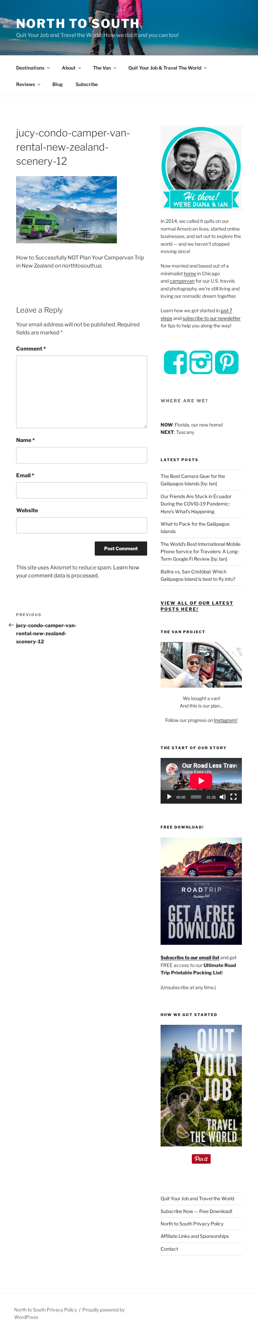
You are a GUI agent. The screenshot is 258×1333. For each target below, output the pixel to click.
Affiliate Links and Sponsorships (195, 1236)
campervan (182, 281)
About (69, 68)
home (190, 273)
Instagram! (225, 720)
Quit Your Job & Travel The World (164, 68)
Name (25, 440)
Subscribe (87, 84)
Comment (31, 349)
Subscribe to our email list (190, 957)
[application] (201, 781)
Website (27, 510)
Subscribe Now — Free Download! (196, 1211)
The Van (102, 68)
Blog (57, 84)
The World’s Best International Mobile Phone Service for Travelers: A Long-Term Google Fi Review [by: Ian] (201, 551)
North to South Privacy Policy (192, 1223)
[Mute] (222, 797)
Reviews (25, 84)
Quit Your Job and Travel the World (197, 1198)
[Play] (169, 797)
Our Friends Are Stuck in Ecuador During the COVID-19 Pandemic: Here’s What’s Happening (196, 503)
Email (25, 475)
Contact (169, 1249)
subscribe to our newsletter (211, 318)
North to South (78, 23)
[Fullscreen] (233, 797)
